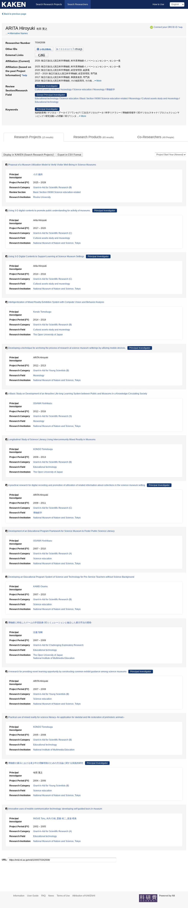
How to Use (158, 4)
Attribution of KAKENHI (83, 895)
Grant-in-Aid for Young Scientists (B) (51, 370)
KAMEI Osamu (40, 586)
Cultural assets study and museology (53, 89)
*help (180, 27)
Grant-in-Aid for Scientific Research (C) (52, 233)
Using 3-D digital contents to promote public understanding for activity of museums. (49, 210)
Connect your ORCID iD (166, 27)
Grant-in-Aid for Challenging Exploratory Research (58, 645)
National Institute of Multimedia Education (54, 658)
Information (18, 895)
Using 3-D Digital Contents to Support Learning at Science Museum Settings (46, 256)
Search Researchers (77, 4)
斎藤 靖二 (61, 818)
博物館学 (110, 89)
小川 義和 (38, 174)
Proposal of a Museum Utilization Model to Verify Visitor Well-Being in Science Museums (52, 164)
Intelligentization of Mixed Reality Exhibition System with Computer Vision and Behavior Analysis (56, 302)
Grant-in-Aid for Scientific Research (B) (52, 187)
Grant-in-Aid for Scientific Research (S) (52, 416)
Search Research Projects (49, 4)
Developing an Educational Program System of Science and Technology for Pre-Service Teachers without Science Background (71, 577)
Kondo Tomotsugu (42, 312)
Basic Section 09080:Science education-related (104, 98)
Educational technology (46, 98)
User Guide (33, 895)
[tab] (34, 137)
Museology (98, 89)
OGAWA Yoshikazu (42, 403)
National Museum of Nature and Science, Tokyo (57, 243)
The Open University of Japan (48, 334)
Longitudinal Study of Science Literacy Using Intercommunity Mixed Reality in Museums (51, 439)
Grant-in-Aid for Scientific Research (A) (52, 553)
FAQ (43, 895)
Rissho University (42, 197)
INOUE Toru (39, 818)
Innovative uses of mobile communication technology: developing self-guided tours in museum (55, 808)
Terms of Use (63, 895)
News (51, 895)
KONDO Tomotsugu (43, 449)
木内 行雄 (51, 818)
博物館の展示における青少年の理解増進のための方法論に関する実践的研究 (45, 763)
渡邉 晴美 (72, 818)
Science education (82, 89)
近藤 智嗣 (38, 632)
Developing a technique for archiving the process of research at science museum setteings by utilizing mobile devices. (67, 348)
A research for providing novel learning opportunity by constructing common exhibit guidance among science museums (67, 671)
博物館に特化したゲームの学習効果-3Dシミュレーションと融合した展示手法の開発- (50, 622)
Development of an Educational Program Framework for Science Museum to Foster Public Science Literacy (61, 531)
